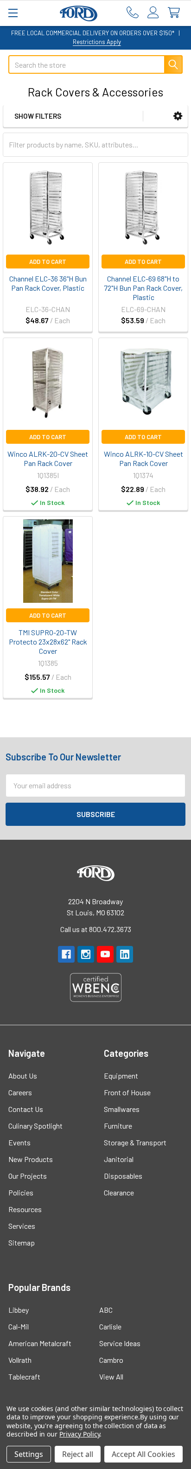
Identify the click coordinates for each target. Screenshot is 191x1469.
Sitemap (21, 1242)
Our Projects (27, 1175)
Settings (28, 1454)
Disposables (123, 1175)
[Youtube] (105, 954)
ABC (106, 1309)
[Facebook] (66, 954)
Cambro (111, 1359)
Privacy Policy (79, 1434)
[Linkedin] (124, 954)
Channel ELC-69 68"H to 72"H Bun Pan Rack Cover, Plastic (143, 287)
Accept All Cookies (143, 1454)
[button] (178, 116)
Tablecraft (24, 1376)
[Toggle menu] (12, 13)
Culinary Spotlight (35, 1125)
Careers (20, 1092)
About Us (22, 1075)
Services (21, 1225)
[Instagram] (85, 954)
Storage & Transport (135, 1142)
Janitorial (119, 1159)
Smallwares (122, 1109)
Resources (25, 1209)
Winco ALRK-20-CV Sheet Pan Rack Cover (47, 458)
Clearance (119, 1192)
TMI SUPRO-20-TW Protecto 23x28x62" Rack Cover (48, 641)
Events (19, 1142)
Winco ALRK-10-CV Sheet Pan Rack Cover (143, 458)
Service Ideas (119, 1343)
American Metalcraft (39, 1343)
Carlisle (110, 1326)
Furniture (118, 1125)
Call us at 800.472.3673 (95, 929)
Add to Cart (47, 261)
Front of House (127, 1092)
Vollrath (20, 1359)
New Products (30, 1159)
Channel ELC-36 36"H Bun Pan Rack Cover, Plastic (48, 283)
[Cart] (176, 12)
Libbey (18, 1309)
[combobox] (95, 64)
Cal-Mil (18, 1326)
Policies (20, 1192)
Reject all (77, 1454)
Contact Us (25, 1109)
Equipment (121, 1075)
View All (111, 1376)
